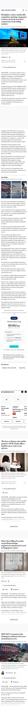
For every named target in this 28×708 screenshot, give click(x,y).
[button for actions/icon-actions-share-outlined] (24, 61)
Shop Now (6, 421)
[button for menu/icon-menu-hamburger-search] (26, 10)
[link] (8, 10)
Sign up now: (4, 26)
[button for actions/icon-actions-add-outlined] (9, 57)
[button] (23, 10)
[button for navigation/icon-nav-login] (23, 10)
